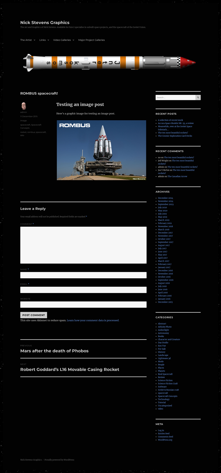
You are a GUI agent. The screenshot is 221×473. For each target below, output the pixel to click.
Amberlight (163, 330)
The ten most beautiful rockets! (173, 132)
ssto (22, 135)
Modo (161, 361)
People (161, 364)
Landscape (163, 355)
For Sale (162, 349)
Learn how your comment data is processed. (93, 320)
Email (24, 284)
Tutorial (162, 402)
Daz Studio (163, 342)
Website (25, 299)
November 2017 (165, 236)
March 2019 (163, 220)
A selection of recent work (170, 120)
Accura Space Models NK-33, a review (176, 123)
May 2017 (162, 255)
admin (23, 112)
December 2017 (165, 232)
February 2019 (165, 223)
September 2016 (165, 280)
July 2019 (162, 214)
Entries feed (163, 433)
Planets (161, 371)
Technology (163, 399)
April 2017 (163, 258)
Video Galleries (62, 40)
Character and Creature (169, 339)
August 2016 (164, 283)
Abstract (162, 323)
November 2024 (165, 201)
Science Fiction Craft (168, 383)
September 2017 (165, 242)
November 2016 (165, 273)
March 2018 (163, 229)
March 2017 (163, 261)
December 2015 (165, 302)
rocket (23, 132)
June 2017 (162, 251)
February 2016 (165, 296)
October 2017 (164, 239)
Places (161, 368)
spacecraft (25, 125)
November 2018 (165, 226)
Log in (161, 430)
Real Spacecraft (165, 374)
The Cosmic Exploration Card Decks (175, 136)
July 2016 (162, 286)
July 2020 (162, 207)
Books (161, 336)
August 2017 (164, 245)
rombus (31, 132)
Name (24, 269)
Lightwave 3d (164, 358)
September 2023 (165, 204)
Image (23, 120)
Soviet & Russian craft (168, 390)
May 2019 (162, 217)
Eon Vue (162, 346)
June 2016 (162, 289)
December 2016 (165, 270)
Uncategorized (165, 405)
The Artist (26, 40)
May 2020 (162, 210)
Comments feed (165, 436)
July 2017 (162, 248)
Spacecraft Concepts (167, 396)
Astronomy (163, 333)
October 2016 (164, 277)
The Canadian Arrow (177, 176)
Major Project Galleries (91, 40)
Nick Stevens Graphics (44, 22)
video (160, 409)
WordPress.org (165, 440)
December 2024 (165, 198)
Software (162, 386)
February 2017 (165, 264)
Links (42, 40)
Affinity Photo (165, 327)
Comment (27, 224)
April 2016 (163, 292)
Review (161, 377)
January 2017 (164, 267)
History (161, 352)
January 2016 (164, 299)
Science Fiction (165, 380)
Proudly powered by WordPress (59, 460)
